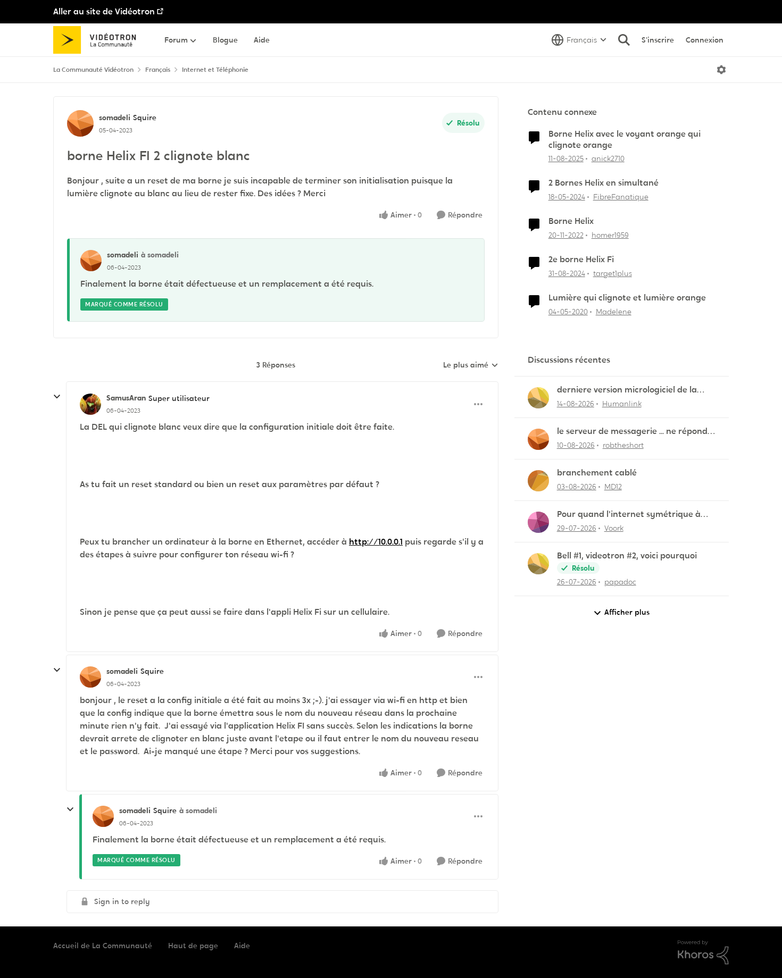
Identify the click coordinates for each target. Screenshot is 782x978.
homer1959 (610, 235)
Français (157, 69)
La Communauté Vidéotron (93, 69)
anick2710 (608, 158)
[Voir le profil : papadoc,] (538, 563)
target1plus (612, 273)
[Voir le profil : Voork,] (538, 522)
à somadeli (160, 255)
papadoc (620, 582)
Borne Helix (571, 221)
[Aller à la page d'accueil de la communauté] (98, 40)
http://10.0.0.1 (376, 541)
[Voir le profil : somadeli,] (91, 260)
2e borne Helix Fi (581, 259)
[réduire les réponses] (57, 396)
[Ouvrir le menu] (721, 69)
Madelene (613, 311)
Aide (242, 945)
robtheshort (623, 445)
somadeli (114, 117)
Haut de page (193, 945)
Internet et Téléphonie (215, 69)
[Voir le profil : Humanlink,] (538, 397)
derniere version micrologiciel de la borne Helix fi (627, 390)
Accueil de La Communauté (102, 945)
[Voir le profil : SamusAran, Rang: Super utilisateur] (90, 404)
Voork (613, 528)
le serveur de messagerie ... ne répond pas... (632, 431)
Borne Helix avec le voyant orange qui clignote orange (624, 140)
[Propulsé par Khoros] (703, 952)
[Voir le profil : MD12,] (538, 480)
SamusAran (126, 398)
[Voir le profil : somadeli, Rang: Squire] (80, 123)
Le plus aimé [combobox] (470, 365)
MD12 (613, 486)
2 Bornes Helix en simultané (603, 183)
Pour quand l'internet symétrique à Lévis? (629, 514)
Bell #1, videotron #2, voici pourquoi (627, 555)
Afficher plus (627, 612)
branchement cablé (597, 472)
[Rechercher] (624, 40)
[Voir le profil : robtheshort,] (538, 439)
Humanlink (622, 403)
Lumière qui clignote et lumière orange (627, 297)
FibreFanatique (620, 197)
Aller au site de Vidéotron (104, 11)
